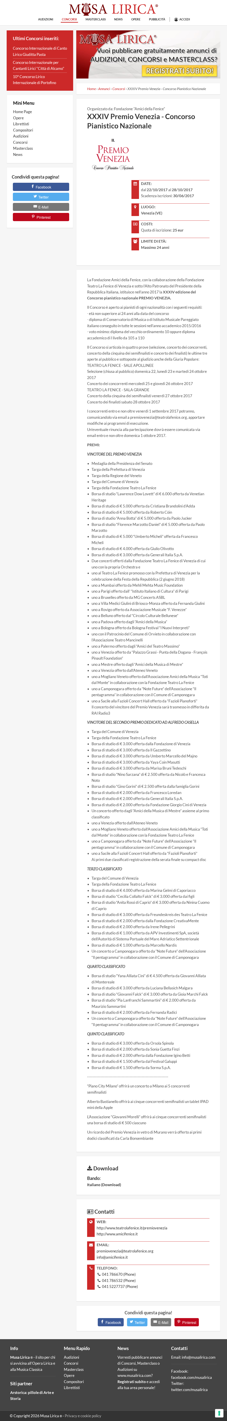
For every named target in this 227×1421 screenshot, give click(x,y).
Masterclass (96, 19)
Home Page (22, 111)
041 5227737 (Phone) (119, 1286)
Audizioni (45, 19)
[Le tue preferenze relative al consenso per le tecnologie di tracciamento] (219, 1413)
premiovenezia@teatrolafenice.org (125, 1251)
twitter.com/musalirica (189, 1389)
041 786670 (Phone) (118, 1274)
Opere (135, 19)
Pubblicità (157, 19)
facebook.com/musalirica (191, 1377)
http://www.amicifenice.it (117, 1234)
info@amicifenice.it (112, 1257)
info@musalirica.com (198, 1357)
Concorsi (69, 19)
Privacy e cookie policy (83, 1415)
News (118, 19)
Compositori (23, 130)
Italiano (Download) (104, 1184)
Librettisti (21, 124)
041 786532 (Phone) (118, 1280)
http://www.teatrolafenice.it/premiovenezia (132, 1228)
